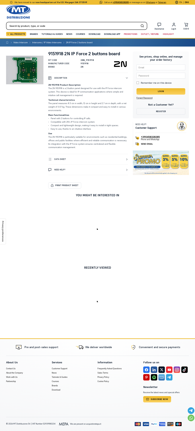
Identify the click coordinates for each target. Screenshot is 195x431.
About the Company (14, 373)
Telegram (162, 2)
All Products (17, 34)
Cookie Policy (103, 381)
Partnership (11, 381)
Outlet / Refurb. (150, 34)
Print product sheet (66, 185)
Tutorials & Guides (52, 34)
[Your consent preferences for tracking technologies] (3, 231)
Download (94, 34)
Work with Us (12, 377)
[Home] (8, 42)
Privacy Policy (103, 377)
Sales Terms (103, 373)
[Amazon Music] (161, 377)
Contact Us (11, 368)
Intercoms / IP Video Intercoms (47, 42)
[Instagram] (177, 369)
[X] (161, 369)
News (69, 34)
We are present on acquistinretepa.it (85, 424)
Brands (34, 34)
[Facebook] (146, 369)
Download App (112, 34)
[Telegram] (169, 377)
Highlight (168, 34)
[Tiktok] (184, 369)
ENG (187, 2)
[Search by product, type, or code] (143, 26)
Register (161, 111)
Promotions (130, 34)
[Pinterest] (146, 377)
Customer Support (59, 368)
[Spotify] (154, 377)
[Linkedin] (154, 369)
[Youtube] (169, 369)
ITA (180, 2)
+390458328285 (150, 136)
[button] (88, 78)
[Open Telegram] (191, 410)
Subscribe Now (159, 399)
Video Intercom (20, 42)
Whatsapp (150, 2)
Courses (80, 34)
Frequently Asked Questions (110, 368)
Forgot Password (144, 97)
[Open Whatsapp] (191, 418)
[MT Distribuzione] (18, 12)
